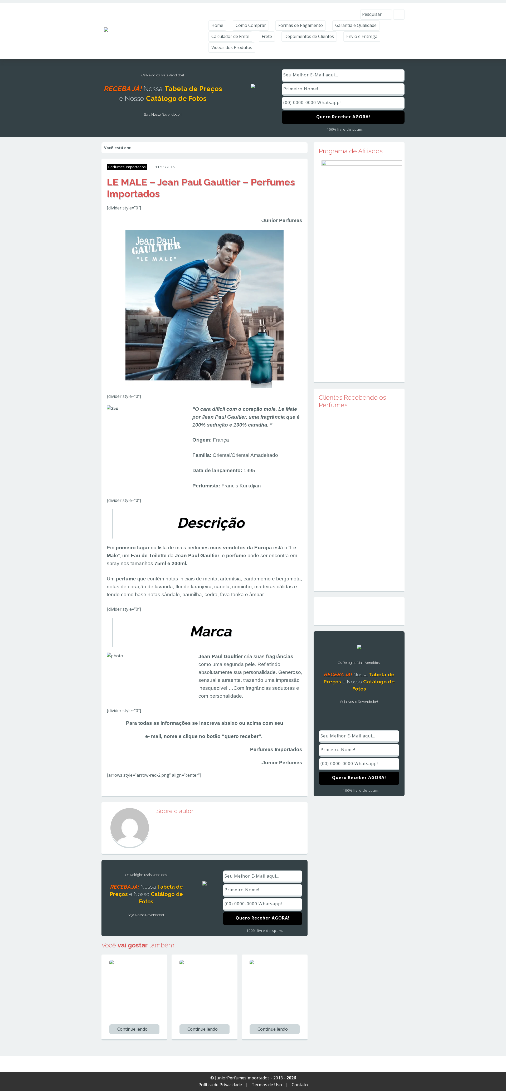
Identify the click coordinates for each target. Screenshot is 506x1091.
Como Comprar (251, 25)
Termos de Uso (267, 1085)
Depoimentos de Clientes (309, 36)
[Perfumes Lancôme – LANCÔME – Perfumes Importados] (207, 969)
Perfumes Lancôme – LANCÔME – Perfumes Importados (201, 1002)
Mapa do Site (359, 611)
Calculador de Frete (230, 36)
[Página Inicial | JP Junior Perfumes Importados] (152, 30)
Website (260, 811)
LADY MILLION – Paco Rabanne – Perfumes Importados (272, 1002)
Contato (300, 1085)
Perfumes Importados (127, 166)
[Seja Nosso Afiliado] (362, 265)
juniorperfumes (199, 166)
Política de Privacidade (220, 1085)
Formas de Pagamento (300, 25)
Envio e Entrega (361, 36)
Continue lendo (133, 1029)
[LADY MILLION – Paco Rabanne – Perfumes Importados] (277, 969)
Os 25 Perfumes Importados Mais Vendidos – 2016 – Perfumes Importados (130, 1005)
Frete (267, 36)
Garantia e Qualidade (356, 25)
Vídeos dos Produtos (231, 47)
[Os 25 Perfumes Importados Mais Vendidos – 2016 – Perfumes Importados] (137, 973)
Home (217, 25)
